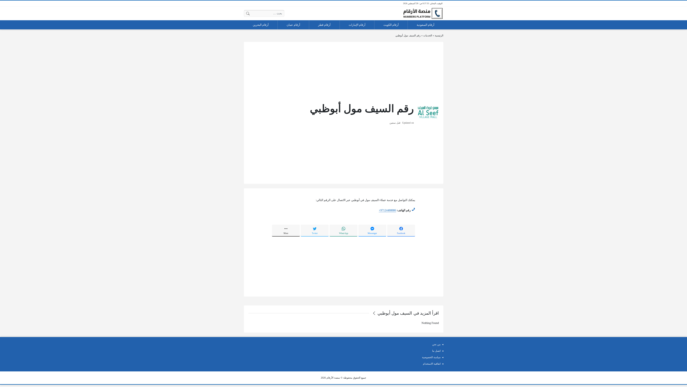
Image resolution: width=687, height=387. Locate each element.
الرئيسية (439, 35)
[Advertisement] (343, 71)
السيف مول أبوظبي (394, 313)
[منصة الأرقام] (423, 13)
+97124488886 (387, 210)
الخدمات (427, 35)
